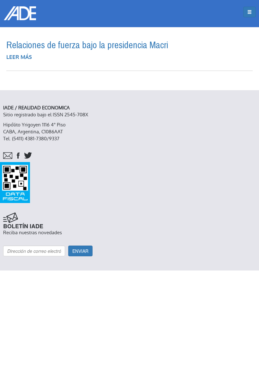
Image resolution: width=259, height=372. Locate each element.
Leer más (19, 57)
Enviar (80, 251)
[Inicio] (20, 13)
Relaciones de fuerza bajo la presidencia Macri (87, 45)
